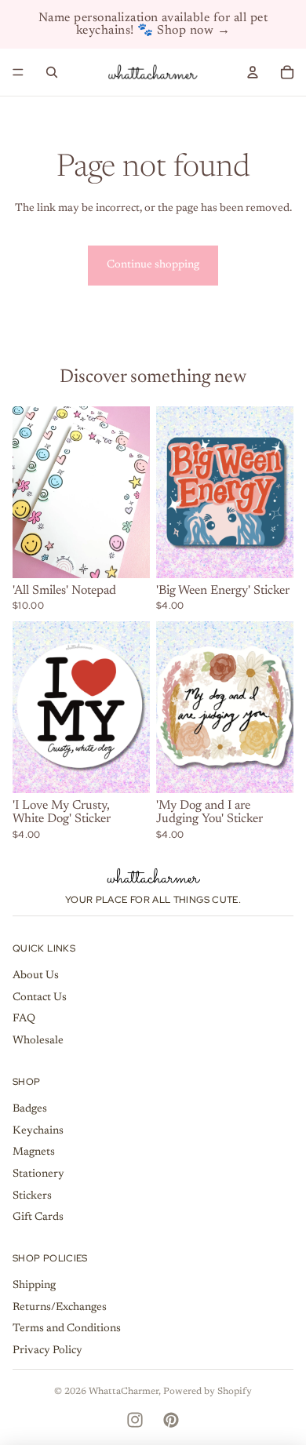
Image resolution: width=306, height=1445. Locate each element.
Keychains (38, 1131)
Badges (30, 1109)
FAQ (24, 1019)
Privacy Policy (47, 1350)
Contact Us (40, 997)
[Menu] (18, 72)
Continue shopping (153, 265)
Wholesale (38, 1041)
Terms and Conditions (67, 1328)
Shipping (34, 1285)
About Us (36, 975)
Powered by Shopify (207, 1391)
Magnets (34, 1152)
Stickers (32, 1196)
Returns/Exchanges (60, 1307)
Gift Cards (38, 1217)
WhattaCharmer (123, 1391)
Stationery (38, 1174)
